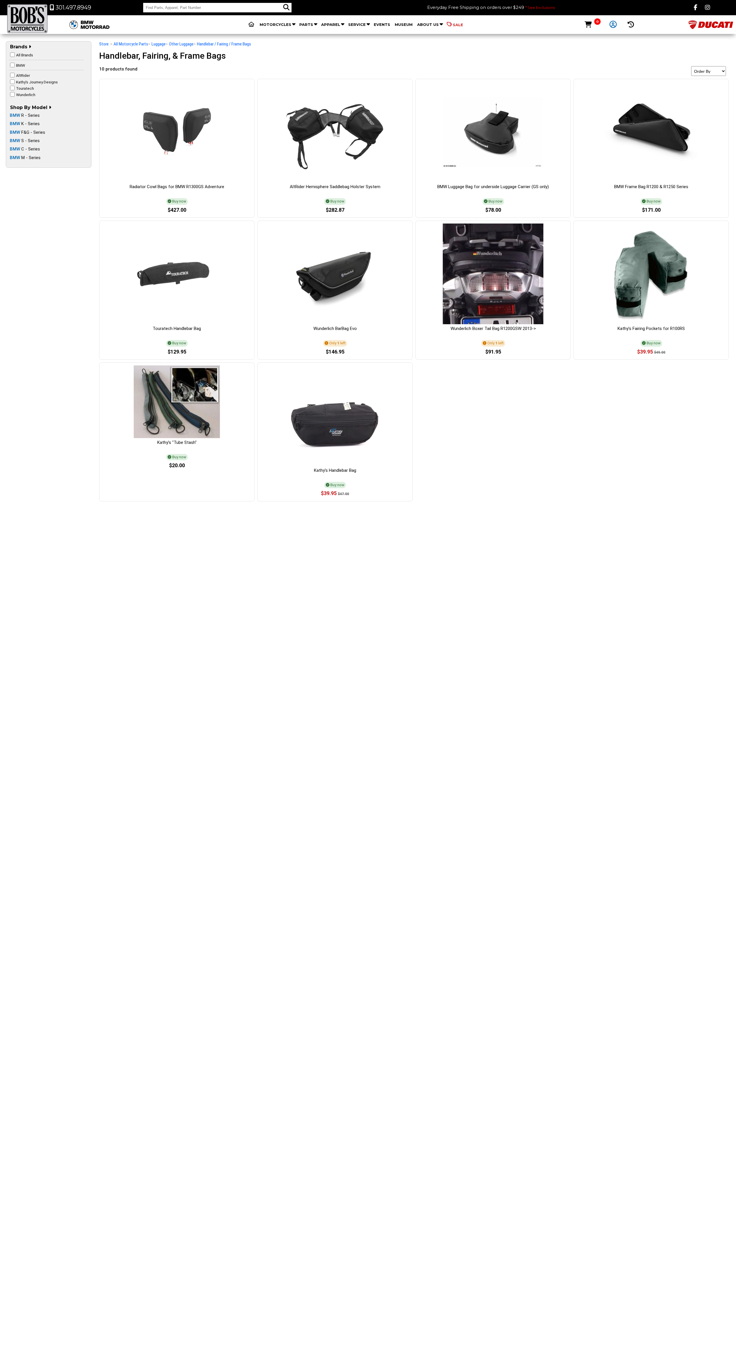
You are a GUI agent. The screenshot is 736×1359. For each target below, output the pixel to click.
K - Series (25, 123)
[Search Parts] (286, 7)
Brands (19, 46)
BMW (20, 65)
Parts (306, 24)
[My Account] (613, 24)
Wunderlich (25, 94)
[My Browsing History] (631, 24)
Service (357, 24)
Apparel (330, 24)
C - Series (25, 149)
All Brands (24, 55)
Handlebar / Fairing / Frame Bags (224, 44)
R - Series (25, 115)
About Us (428, 24)
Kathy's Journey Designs (37, 82)
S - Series (25, 140)
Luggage (159, 44)
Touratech (25, 88)
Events (382, 24)
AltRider (23, 75)
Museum (404, 24)
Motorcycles (275, 24)
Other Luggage (181, 44)
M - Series (25, 157)
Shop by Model (29, 107)
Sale (458, 24)
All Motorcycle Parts (131, 44)
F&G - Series (27, 132)
